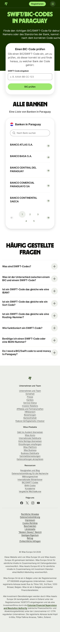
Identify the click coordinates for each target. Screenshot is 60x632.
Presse (30, 397)
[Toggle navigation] (53, 4)
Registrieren (37, 3)
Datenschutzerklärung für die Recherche (30, 473)
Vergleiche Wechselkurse (30, 491)
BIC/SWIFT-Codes (30, 482)
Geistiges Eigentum (30, 535)
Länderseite (30, 529)
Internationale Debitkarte (30, 438)
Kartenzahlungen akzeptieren (30, 459)
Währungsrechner (30, 476)
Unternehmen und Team (30, 391)
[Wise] (6, 4)
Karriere (30, 400)
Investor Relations (30, 406)
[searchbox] (30, 133)
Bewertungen (30, 415)
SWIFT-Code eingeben (18, 71)
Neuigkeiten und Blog (30, 470)
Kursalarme (30, 488)
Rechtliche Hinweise (30, 514)
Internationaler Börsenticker (30, 479)
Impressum (30, 520)
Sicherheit (30, 394)
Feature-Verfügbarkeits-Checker (30, 421)
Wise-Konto (30, 435)
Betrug (30, 538)
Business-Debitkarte (30, 453)
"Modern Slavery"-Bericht (30, 532)
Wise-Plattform (30, 447)
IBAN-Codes (30, 485)
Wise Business (30, 450)
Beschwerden (30, 526)
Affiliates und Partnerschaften (30, 409)
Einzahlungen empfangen (30, 444)
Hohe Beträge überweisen (30, 441)
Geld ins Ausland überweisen (30, 432)
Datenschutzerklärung (30, 517)
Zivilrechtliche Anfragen (30, 541)
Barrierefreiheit (30, 418)
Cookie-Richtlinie (30, 523)
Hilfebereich (30, 412)
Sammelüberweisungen (30, 456)
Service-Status (30, 403)
